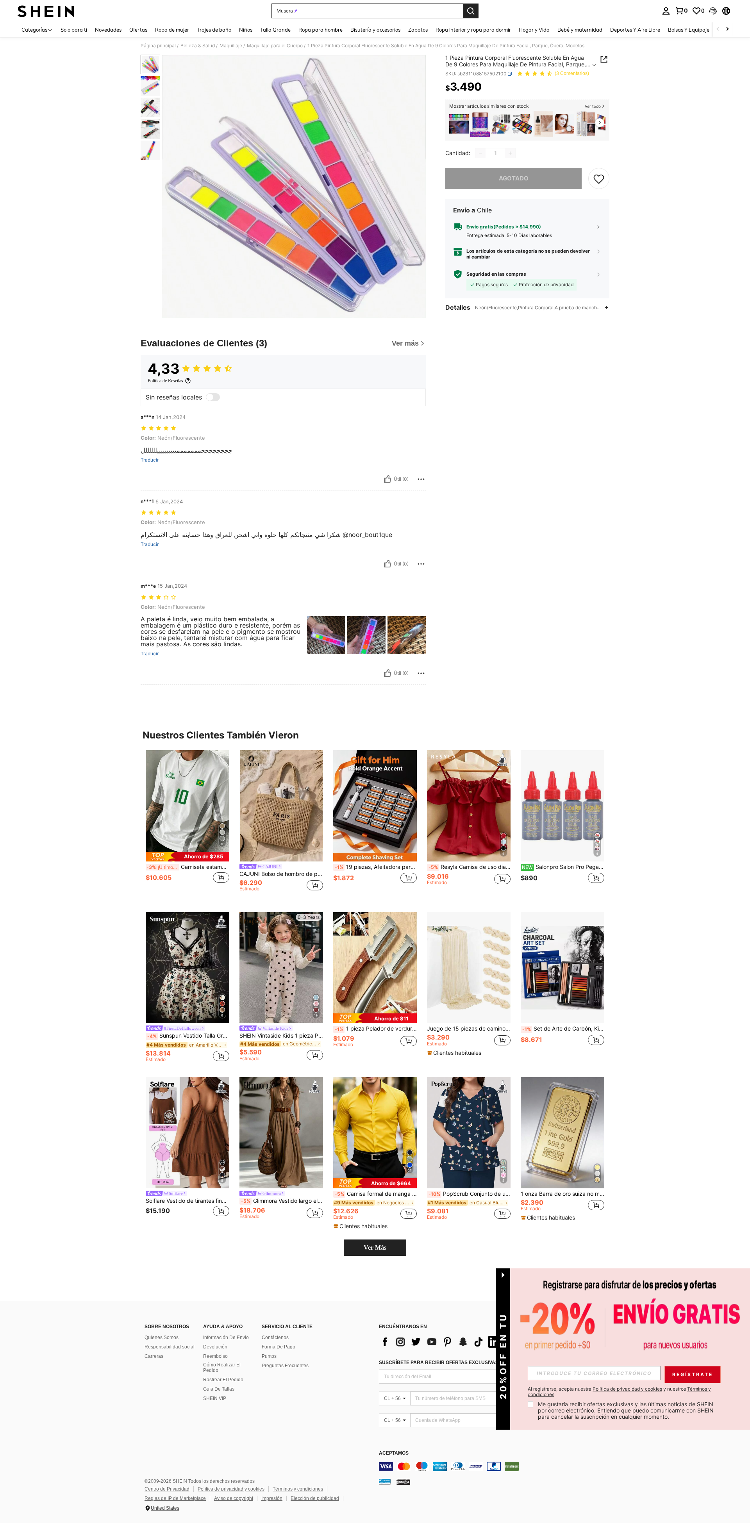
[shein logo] (46, 11)
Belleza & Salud (197, 45)
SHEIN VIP (214, 1398)
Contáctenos (275, 1337)
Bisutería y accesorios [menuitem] (375, 30)
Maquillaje (231, 45)
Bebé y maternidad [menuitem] (579, 30)
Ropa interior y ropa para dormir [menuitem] (473, 30)
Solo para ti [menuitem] (74, 30)
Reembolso (215, 1356)
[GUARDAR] (598, 178)
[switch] (213, 397)
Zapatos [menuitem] (418, 30)
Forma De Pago (278, 1347)
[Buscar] (471, 11)
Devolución (215, 1347)
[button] (713, 11)
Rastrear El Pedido (223, 1379)
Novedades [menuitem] (108, 30)
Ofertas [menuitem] (138, 30)
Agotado (514, 178)
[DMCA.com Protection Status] (403, 1481)
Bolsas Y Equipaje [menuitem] (688, 30)
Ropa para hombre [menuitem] (320, 30)
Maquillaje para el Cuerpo (275, 45)
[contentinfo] (496, 1466)
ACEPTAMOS (394, 1453)
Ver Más (375, 1247)
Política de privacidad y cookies (231, 1489)
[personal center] (666, 11)
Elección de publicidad (315, 1498)
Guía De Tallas (218, 1389)
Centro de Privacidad (167, 1489)
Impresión (271, 1498)
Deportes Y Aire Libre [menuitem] (635, 30)
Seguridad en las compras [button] (496, 274)
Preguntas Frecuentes (285, 1365)
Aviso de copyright (233, 1498)
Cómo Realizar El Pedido (222, 1367)
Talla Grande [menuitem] (275, 30)
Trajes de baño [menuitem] (214, 30)
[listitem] (459, 124)
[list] (441, 1342)
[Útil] (387, 479)
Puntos (269, 1356)
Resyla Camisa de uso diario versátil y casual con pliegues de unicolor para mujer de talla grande (470, 867)
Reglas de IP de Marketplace (175, 1498)
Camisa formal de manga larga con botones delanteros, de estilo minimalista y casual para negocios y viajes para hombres (376, 1194)
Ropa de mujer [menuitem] (172, 30)
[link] (681, 10)
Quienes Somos (162, 1337)
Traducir (150, 460)
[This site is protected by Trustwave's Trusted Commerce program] (385, 1481)
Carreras (154, 1356)
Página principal (158, 45)
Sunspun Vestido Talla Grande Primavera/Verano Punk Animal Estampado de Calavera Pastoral (188, 1036)
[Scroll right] (727, 29)
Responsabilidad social (170, 1347)
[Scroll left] (718, 29)
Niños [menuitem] (245, 30)
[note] (187, 856)
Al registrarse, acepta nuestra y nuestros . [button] (619, 1391)
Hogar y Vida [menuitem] (534, 30)
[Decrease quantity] (480, 153)
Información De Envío (226, 1337)
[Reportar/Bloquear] (421, 479)
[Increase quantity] (510, 153)
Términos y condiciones (298, 1489)
